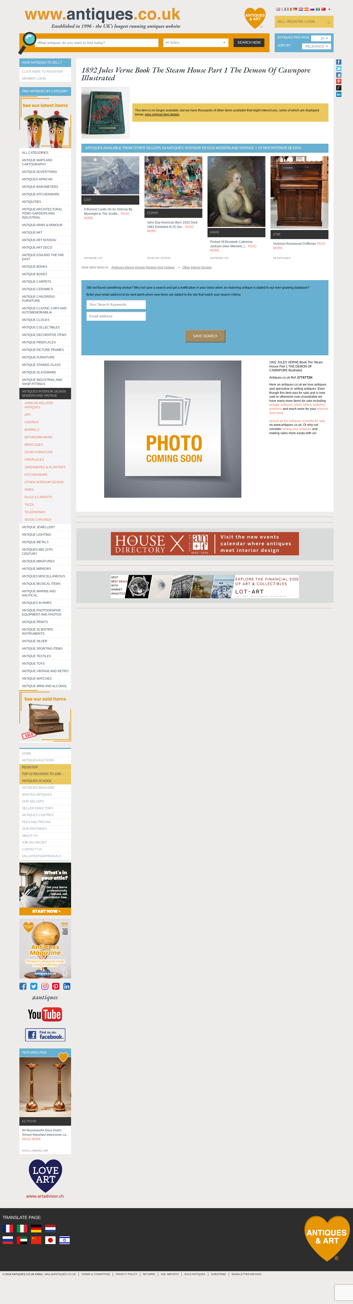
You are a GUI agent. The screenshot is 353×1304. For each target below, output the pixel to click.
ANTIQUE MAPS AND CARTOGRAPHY (37, 162)
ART (28, 415)
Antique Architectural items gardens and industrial (42, 213)
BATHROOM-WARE (38, 437)
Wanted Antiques (37, 794)
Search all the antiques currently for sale (297, 421)
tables (307, 404)
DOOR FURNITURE (39, 452)
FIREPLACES (34, 460)
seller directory (37, 808)
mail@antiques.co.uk (60, 1274)
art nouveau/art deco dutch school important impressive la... (45, 1135)
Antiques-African (37, 179)
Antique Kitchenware (40, 194)
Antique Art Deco (37, 247)
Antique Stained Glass (41, 365)
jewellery (275, 409)
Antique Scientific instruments (37, 631)
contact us (32, 849)
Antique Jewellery (38, 527)
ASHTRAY (32, 422)
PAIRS (29, 490)
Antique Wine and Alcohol (44, 686)
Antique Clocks (35, 320)
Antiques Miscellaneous (43, 576)
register (30, 767)
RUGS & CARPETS (38, 497)
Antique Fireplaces (39, 342)
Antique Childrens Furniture (38, 299)
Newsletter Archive (247, 1274)
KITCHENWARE (36, 475)
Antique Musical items (41, 584)
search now (248, 42)
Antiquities (31, 202)
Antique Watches (37, 678)
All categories (35, 153)
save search (205, 336)
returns (149, 1274)
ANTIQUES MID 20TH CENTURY (37, 552)
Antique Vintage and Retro (45, 671)
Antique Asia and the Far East (43, 257)
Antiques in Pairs (36, 603)
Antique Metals (35, 542)
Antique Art (32, 232)
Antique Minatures (38, 561)
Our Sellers (33, 801)
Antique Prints (35, 622)
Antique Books (34, 267)
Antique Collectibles (41, 327)
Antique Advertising (39, 172)
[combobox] (195, 43)
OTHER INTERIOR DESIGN (44, 482)
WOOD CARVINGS (38, 519)
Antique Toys (33, 663)
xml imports (170, 1274)
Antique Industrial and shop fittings (42, 382)
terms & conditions (95, 1274)
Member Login (34, 78)
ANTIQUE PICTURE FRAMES (43, 350)
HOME (26, 753)
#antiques (45, 997)
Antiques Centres (37, 815)
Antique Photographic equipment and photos (42, 612)
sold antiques (194, 1274)
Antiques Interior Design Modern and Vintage (44, 393)
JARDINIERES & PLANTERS (45, 467)
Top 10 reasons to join (41, 774)
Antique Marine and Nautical (39, 593)
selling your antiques (296, 429)
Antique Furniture (38, 357)
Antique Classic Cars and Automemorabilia (44, 310)
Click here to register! (42, 71)
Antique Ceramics (37, 289)
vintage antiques (281, 404)
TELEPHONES (35, 512)
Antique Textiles (36, 656)
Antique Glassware (39, 372)
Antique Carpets (36, 281)
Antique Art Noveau (39, 240)
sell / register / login (296, 22)
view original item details (162, 114)
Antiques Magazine (38, 787)
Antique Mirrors (36, 569)
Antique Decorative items (44, 335)
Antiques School (37, 781)
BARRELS (32, 430)
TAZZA (29, 505)
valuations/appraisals (41, 856)
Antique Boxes (34, 274)
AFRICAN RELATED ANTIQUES (39, 405)
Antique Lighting (36, 534)
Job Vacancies (34, 842)
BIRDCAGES (34, 445)
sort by (283, 45)
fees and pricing (36, 822)
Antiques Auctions (38, 760)
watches (319, 404)
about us (30, 836)
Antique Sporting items (42, 648)
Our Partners (34, 829)
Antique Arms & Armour (42, 225)
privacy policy (126, 1274)
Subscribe (218, 1274)
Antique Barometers (40, 187)
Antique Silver (34, 641)
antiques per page (293, 37)
